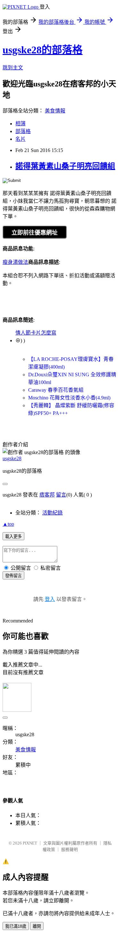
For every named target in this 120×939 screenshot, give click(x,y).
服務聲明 (69, 849)
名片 (20, 139)
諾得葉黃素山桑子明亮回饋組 (65, 166)
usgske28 (12, 458)
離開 (37, 926)
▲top (8, 524)
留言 (61, 494)
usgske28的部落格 (43, 50)
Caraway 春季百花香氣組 (56, 390)
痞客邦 (47, 494)
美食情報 (55, 110)
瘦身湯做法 (15, 262)
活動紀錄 (52, 512)
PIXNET (30, 843)
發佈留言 (13, 575)
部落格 (23, 131)
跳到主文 (13, 67)
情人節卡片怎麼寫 (35, 332)
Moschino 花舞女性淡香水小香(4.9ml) (69, 397)
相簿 (20, 123)
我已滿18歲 (15, 926)
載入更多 (13, 536)
